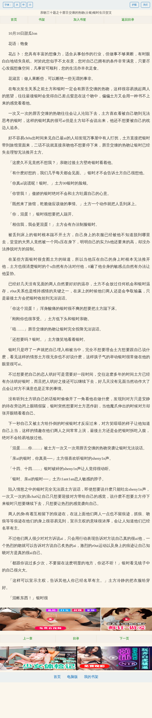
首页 (14, 19)
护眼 (134, 4)
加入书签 (79, 19)
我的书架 (91, 677)
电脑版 (72, 677)
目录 (76, 638)
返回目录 (128, 19)
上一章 (27, 638)
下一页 (124, 638)
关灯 (145, 4)
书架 (42, 19)
